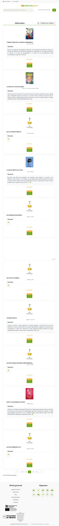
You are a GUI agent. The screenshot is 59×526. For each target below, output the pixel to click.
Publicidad (15, 499)
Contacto (15, 502)
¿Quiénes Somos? (15, 489)
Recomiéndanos (16, 497)
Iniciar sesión (7, 1)
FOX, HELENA (30, 171)
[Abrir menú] (54, 10)
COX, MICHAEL (30, 133)
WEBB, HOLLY (30, 403)
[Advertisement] (31, 17)
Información (16, 492)
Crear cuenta (15, 1)
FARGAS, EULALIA (30, 319)
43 (36, 472)
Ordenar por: (46, 23)
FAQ (16, 494)
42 (33, 472)
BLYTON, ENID (30, 44)
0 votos (29, 65)
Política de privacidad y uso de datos (40, 524)
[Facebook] (33, 490)
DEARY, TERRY (30, 216)
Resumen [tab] (10, 46)
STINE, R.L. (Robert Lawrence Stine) (30, 88)
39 (22, 472)
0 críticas (29, 66)
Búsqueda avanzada (45, 9)
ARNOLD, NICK (30, 279)
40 (26, 472)
